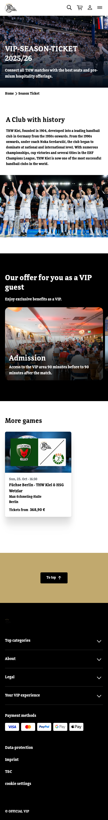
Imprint (12, 760)
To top (54, 578)
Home (9, 93)
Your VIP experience (22, 696)
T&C (8, 772)
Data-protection (19, 748)
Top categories (17, 641)
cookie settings (18, 784)
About (10, 659)
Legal (10, 677)
